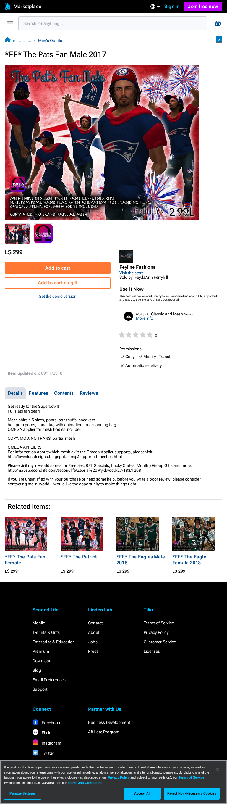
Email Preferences (49, 679)
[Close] (217, 769)
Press (93, 651)
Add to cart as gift (58, 283)
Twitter (47, 753)
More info (144, 318)
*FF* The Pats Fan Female (25, 559)
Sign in (171, 6)
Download (42, 660)
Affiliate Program (103, 731)
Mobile (39, 623)
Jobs (93, 641)
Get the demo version (58, 296)
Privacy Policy (156, 632)
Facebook (50, 722)
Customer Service (160, 641)
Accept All (142, 793)
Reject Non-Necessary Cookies (191, 793)
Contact (95, 623)
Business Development (109, 722)
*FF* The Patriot (79, 557)
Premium (41, 651)
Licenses (152, 651)
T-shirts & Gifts (46, 632)
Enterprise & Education (54, 641)
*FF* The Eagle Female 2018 (189, 559)
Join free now (203, 6)
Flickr (46, 732)
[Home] (8, 40)
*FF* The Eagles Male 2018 (140, 559)
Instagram (51, 743)
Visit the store (131, 272)
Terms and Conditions (85, 782)
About (93, 632)
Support (40, 689)
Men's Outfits (50, 40)
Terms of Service (159, 623)
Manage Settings (22, 793)
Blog (37, 670)
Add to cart (57, 268)
